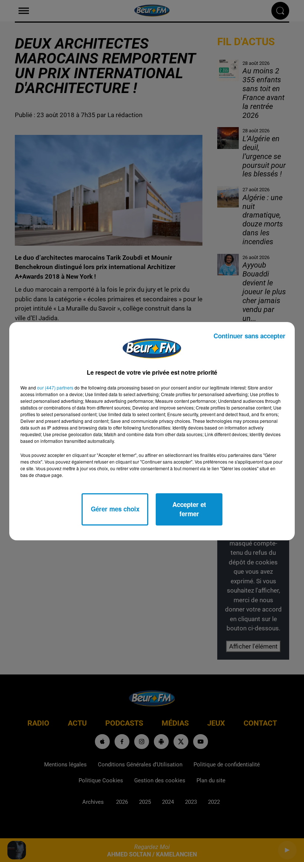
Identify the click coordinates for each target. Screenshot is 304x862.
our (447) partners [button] (55, 387)
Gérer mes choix (115, 508)
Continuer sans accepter (249, 335)
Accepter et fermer (189, 509)
